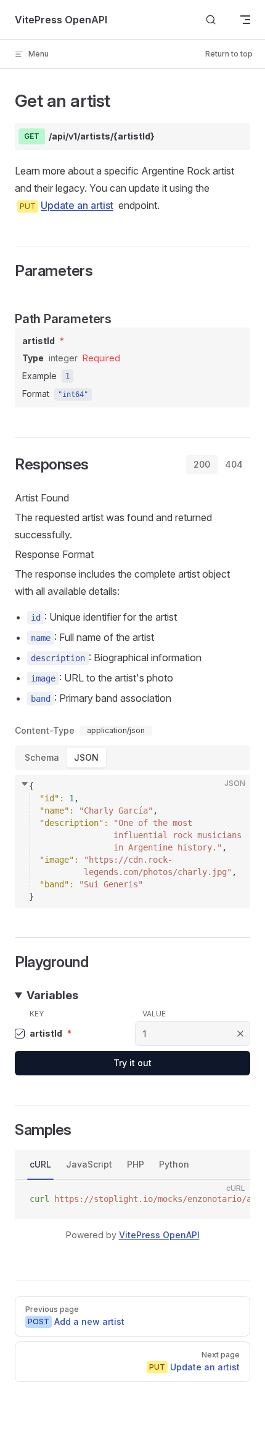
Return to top (229, 53)
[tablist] (218, 464)
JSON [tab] (86, 757)
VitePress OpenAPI (159, 1235)
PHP (135, 1164)
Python (174, 1164)
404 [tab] (234, 464)
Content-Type (45, 730)
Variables (52, 995)
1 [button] (67, 376)
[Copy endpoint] (231, 136)
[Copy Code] (230, 794)
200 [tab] (202, 464)
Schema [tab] (42, 757)
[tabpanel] (132, 697)
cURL (40, 1164)
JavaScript (89, 1164)
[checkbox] (20, 1034)
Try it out (132, 1063)
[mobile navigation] (245, 19)
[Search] (211, 20)
